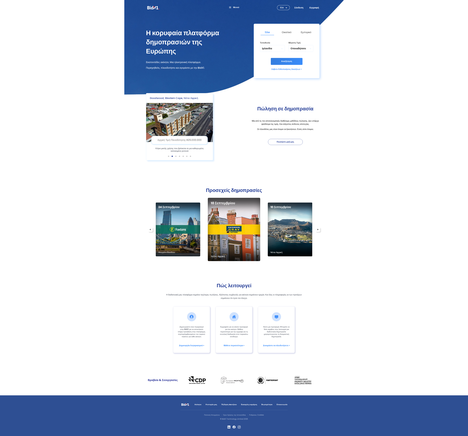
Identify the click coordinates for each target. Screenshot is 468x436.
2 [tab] (172, 156)
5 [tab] (183, 156)
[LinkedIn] (229, 427)
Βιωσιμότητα (266, 404)
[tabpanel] (179, 126)
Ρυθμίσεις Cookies (256, 415)
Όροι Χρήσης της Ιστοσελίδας (234, 415)
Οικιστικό (286, 32)
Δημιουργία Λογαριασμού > (191, 345)
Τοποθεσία (265, 43)
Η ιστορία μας (211, 404)
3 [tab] (175, 156)
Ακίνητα (198, 404)
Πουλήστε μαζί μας (285, 141)
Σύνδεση (298, 7)
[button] (234, 7)
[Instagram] (239, 427)
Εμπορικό (306, 32)
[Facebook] (234, 427)
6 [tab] (186, 156)
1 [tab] (168, 156)
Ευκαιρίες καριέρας (249, 404)
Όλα (267, 32)
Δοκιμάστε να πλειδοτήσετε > (276, 345)
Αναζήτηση (286, 61)
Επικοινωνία (282, 404)
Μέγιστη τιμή (294, 43)
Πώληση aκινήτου (229, 404)
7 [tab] (190, 156)
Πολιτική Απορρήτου (212, 415)
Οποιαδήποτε (298, 48)
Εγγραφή (314, 7)
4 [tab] (179, 156)
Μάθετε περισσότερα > (234, 345)
